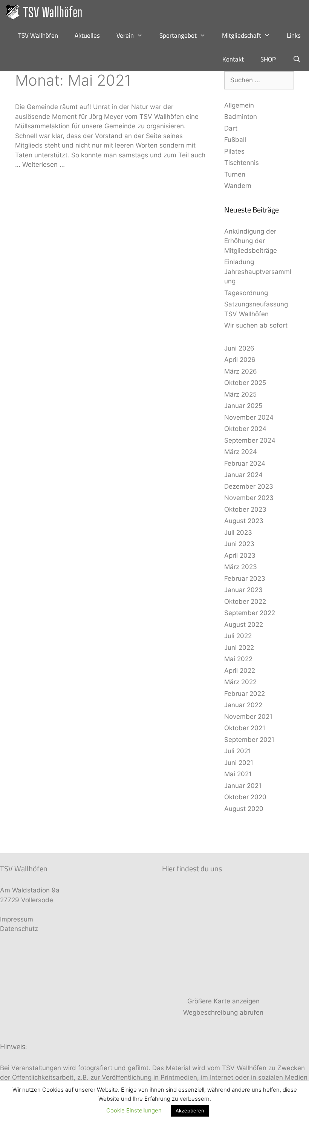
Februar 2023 (244, 578)
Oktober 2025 (245, 382)
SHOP (268, 59)
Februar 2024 (244, 463)
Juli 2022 (238, 636)
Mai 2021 (238, 774)
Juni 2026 (239, 348)
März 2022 (240, 682)
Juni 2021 (238, 762)
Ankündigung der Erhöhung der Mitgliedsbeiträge (250, 241)
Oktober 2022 (245, 601)
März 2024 (240, 451)
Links (294, 35)
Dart (230, 128)
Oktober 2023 (245, 509)
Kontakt (233, 59)
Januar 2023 (243, 590)
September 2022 (249, 613)
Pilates (234, 151)
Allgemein (239, 105)
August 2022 (243, 624)
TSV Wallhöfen (38, 35)
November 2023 (249, 498)
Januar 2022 (243, 705)
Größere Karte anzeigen (223, 1001)
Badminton (240, 116)
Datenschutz (19, 928)
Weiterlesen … (43, 164)
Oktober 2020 (245, 797)
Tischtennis (241, 162)
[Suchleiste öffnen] (296, 59)
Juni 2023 (239, 544)
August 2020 (243, 808)
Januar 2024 (243, 474)
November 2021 (248, 716)
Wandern (237, 185)
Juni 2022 (239, 647)
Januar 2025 (243, 405)
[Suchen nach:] (259, 80)
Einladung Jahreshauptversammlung (257, 271)
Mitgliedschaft (241, 35)
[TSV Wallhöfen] (46, 12)
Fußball (235, 139)
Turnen (234, 174)
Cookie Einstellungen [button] (134, 1110)
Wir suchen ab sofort (256, 325)
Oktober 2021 (244, 728)
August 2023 (243, 521)
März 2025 (240, 394)
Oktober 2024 (245, 428)
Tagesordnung (246, 293)
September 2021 (249, 739)
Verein (125, 35)
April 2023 (239, 555)
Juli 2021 (237, 751)
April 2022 (239, 670)
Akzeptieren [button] (190, 1111)
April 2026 (239, 359)
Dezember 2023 (248, 486)
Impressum (16, 919)
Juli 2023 (238, 532)
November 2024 (249, 417)
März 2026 (240, 371)
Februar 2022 (244, 693)
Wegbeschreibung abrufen (223, 1012)
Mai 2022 (238, 659)
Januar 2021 (243, 785)
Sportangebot (178, 35)
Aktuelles (87, 35)
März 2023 (240, 567)
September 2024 (249, 440)
